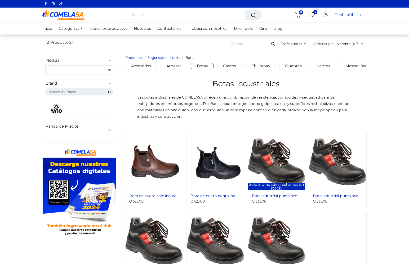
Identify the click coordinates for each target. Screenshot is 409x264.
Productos (133, 58)
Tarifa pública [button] (348, 15)
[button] (351, 44)
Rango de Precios (62, 127)
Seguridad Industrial (163, 58)
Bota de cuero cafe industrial (155, 196)
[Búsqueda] (253, 15)
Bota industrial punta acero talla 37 (283, 196)
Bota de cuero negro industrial (218, 196)
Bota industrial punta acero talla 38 (344, 196)
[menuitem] (48, 28)
